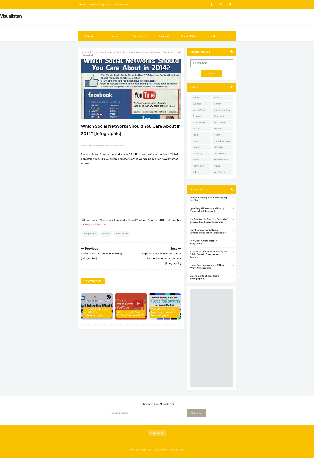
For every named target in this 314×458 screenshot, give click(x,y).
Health (213, 36)
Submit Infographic (100, 4)
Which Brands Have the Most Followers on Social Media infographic (163, 312)
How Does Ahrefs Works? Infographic (203, 242)
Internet (106, 233)
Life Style (218, 147)
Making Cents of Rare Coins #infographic (204, 277)
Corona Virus (199, 110)
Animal (196, 97)
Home (82, 4)
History (196, 141)
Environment (220, 122)
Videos (196, 172)
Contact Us (121, 4)
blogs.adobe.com (95, 224)
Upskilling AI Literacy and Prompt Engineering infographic (207, 210)
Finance (217, 128)
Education (219, 116)
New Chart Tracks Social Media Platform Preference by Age (96, 312)
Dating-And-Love (222, 110)
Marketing (197, 153)
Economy (197, 116)
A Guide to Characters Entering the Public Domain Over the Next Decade (208, 254)
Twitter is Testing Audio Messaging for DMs (208, 199)
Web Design (219, 172)
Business (164, 36)
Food (195, 134)
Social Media (188, 36)
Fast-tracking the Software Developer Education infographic (208, 231)
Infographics (90, 233)
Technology (139, 36)
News (115, 36)
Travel (217, 165)
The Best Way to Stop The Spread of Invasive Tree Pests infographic (209, 220)
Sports (196, 159)
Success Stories (221, 159)
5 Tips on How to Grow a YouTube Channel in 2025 (130, 314)
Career (217, 103)
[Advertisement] (131, 192)
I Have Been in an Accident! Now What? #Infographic (207, 266)
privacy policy (157, 433)
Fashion (196, 128)
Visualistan (160, 450)
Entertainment (199, 122)
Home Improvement (223, 141)
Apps (216, 97)
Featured (90, 36)
